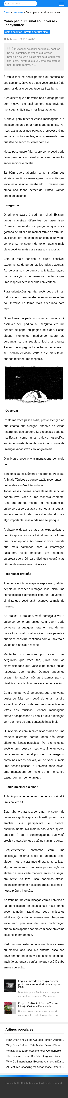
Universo (18, 12)
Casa (7, 12)
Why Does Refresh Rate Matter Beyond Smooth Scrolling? (35, 1045)
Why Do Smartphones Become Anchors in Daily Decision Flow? (35, 1061)
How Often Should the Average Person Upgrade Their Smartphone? (35, 1039)
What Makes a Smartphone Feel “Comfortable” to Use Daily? (35, 1050)
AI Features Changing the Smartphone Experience (35, 1066)
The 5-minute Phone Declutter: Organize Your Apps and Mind (35, 1056)
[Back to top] (64, 984)
